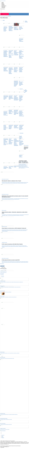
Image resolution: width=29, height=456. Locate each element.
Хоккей (3, 2)
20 (1, 272)
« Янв (1, 274)
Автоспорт (3, 4)
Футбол (3, 3)
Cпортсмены (3, 7)
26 (0, 273)
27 (1, 273)
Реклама (3, 437)
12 (0, 271)
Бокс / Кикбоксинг (4, 5)
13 (1, 271)
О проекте (3, 435)
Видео (2, 436)
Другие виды (3, 6)
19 (0, 272)
